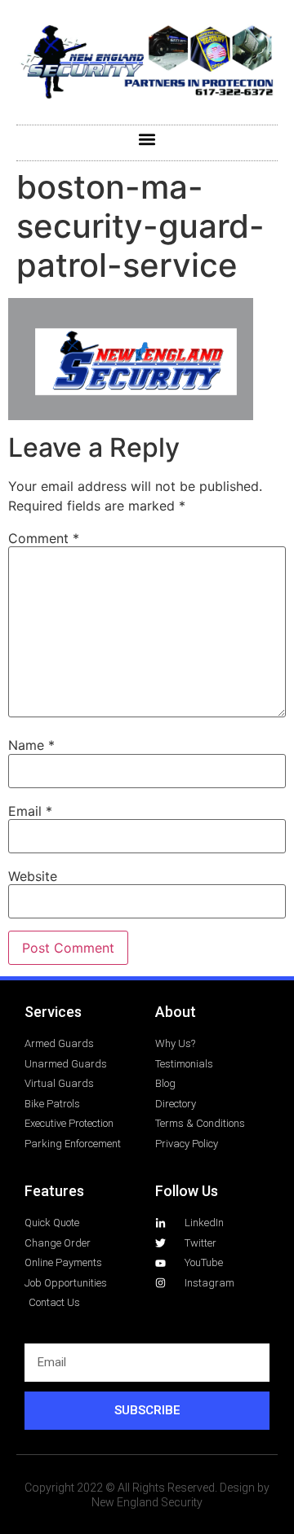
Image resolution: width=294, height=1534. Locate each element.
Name (31, 745)
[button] (147, 138)
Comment (43, 538)
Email (30, 810)
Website (32, 876)
